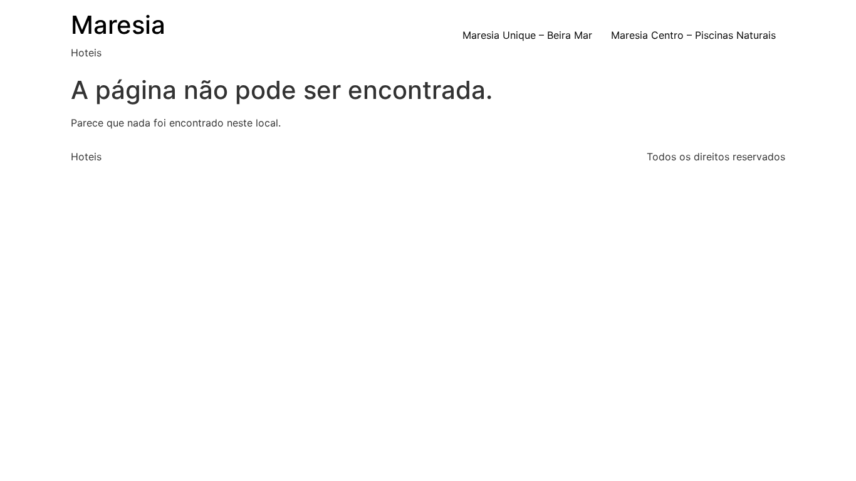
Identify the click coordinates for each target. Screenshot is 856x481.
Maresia (118, 24)
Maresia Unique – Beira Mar (527, 35)
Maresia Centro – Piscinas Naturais (693, 35)
